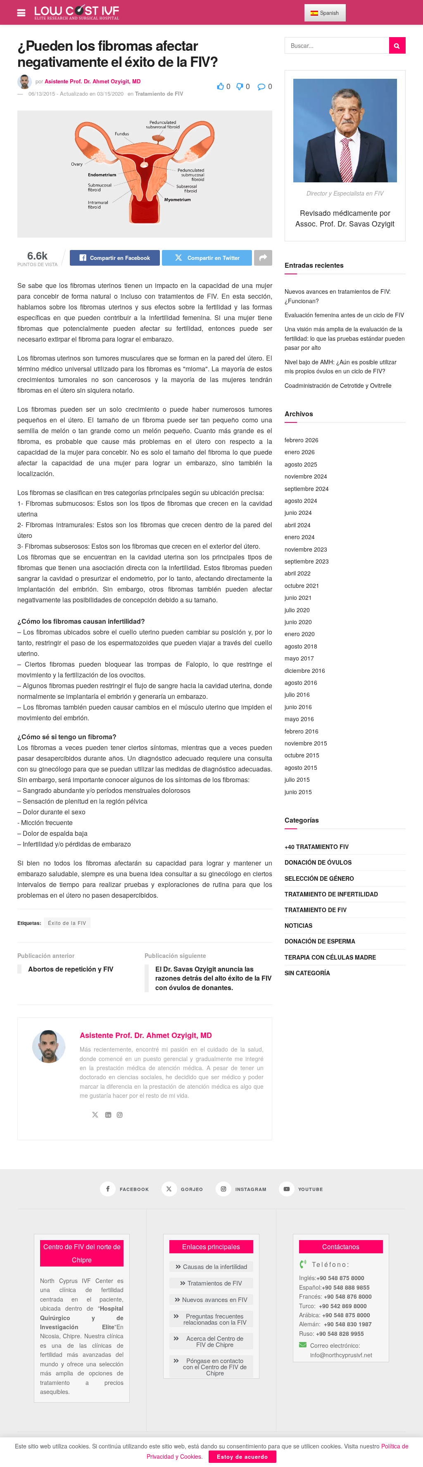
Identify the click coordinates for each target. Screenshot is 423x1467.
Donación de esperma (320, 941)
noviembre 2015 (306, 743)
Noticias (298, 925)
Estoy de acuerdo (242, 1456)
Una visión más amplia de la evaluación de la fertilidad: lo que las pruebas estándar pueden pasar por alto (345, 338)
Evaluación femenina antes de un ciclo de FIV (344, 315)
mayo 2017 (299, 658)
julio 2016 (297, 694)
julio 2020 (297, 610)
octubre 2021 (302, 585)
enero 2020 (300, 634)
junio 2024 (298, 512)
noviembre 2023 (306, 549)
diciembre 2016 (305, 670)
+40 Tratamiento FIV (317, 846)
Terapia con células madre (330, 957)
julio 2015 (297, 779)
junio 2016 (298, 707)
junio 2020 (298, 622)
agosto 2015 (301, 767)
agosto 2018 (301, 646)
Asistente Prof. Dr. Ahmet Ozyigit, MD (92, 81)
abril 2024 (298, 525)
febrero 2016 (301, 731)
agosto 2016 (301, 682)
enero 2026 (300, 452)
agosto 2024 (301, 500)
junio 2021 (298, 597)
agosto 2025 (301, 464)
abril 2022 (298, 573)
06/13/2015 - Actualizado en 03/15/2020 (76, 93)
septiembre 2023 (307, 561)
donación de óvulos (318, 862)
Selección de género (319, 878)
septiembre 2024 (307, 488)
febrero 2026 (301, 440)
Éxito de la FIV (67, 922)
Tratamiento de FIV (159, 93)
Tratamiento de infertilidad (331, 894)
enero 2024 (300, 537)
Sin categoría (307, 973)
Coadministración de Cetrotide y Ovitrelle (338, 385)
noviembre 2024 (306, 476)
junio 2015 (298, 792)
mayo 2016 (299, 719)
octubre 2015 (302, 755)
